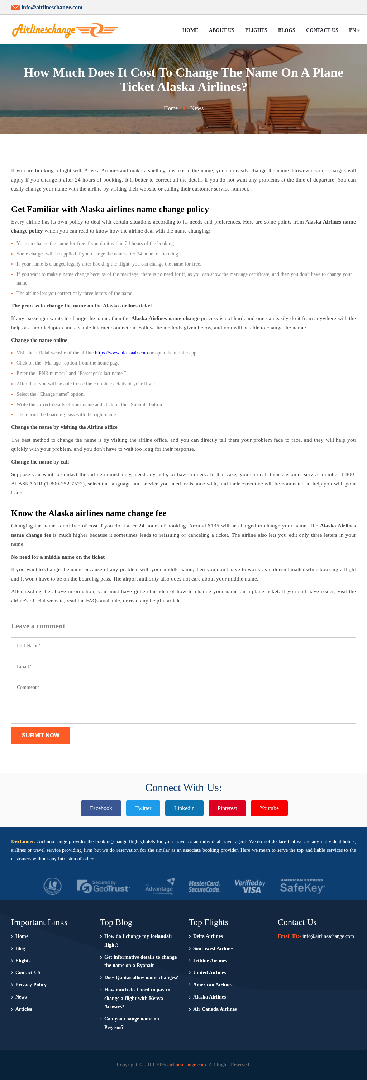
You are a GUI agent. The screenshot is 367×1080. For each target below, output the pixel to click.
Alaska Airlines (209, 997)
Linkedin (184, 808)
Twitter (143, 808)
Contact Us (322, 30)
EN (352, 30)
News (197, 108)
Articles (23, 1009)
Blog (20, 948)
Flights (256, 30)
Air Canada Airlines (215, 1009)
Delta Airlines (208, 936)
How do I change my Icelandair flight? (138, 941)
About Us (221, 30)
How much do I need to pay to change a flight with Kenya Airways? (137, 998)
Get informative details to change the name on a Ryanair (140, 961)
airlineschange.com (186, 1064)
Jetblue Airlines (210, 960)
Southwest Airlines (213, 948)
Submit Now (40, 735)
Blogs (286, 30)
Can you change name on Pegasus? (131, 1023)
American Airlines (212, 984)
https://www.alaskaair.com (121, 353)
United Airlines (209, 972)
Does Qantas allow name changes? (141, 977)
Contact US (27, 972)
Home (190, 30)
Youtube (269, 808)
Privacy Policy (31, 984)
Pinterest (227, 808)
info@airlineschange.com (52, 7)
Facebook (101, 808)
